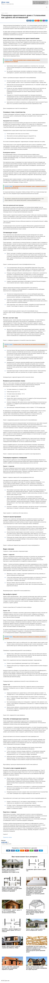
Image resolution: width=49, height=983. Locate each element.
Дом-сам (5, 2)
